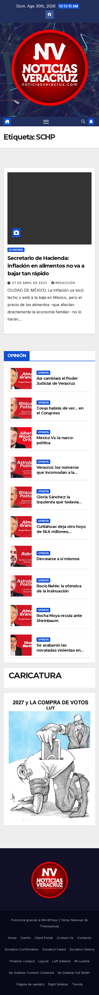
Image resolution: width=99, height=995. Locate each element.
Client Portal (44, 938)
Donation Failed (54, 949)
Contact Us (65, 938)
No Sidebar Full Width (74, 973)
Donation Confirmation (22, 949)
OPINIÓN (43, 372)
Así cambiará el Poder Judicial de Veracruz (57, 381)
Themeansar (49, 926)
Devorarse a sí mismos (58, 559)
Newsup (77, 920)
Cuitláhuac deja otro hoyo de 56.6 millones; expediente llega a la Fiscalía (61, 534)
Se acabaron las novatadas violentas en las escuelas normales (58, 650)
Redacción (65, 283)
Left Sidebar (61, 961)
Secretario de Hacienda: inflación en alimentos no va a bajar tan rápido (45, 266)
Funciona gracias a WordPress (35, 920)
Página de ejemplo (30, 984)
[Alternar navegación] (46, 121)
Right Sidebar (58, 984)
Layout (43, 961)
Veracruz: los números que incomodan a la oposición (58, 472)
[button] (83, 121)
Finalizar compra (22, 961)
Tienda (77, 984)
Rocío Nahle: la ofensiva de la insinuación (59, 588)
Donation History (82, 949)
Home (12, 938)
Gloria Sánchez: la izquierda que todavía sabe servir (58, 502)
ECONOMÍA (16, 249)
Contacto (84, 938)
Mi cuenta (81, 961)
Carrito (25, 938)
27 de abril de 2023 (30, 283)
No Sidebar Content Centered (31, 973)
